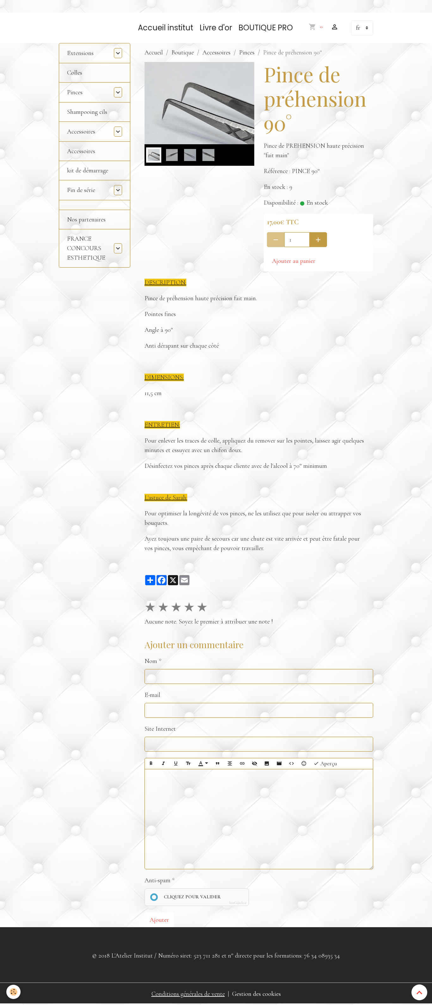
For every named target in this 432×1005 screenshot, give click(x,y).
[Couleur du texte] (203, 763)
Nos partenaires (86, 219)
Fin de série (81, 190)
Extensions (80, 53)
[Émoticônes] (304, 763)
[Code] (291, 763)
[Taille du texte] (188, 763)
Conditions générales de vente (188, 994)
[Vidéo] (279, 763)
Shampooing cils (87, 112)
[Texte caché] (254, 763)
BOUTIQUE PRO (265, 27)
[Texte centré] (230, 763)
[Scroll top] (419, 992)
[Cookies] (13, 992)
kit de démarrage (87, 170)
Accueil (154, 52)
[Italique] (163, 763)
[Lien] (242, 763)
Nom (151, 661)
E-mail (152, 695)
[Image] (267, 763)
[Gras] (151, 763)
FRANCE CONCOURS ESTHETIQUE (86, 248)
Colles (74, 73)
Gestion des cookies (256, 994)
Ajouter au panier (293, 261)
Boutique (182, 52)
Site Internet (160, 729)
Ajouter (159, 920)
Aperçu (328, 763)
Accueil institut (165, 27)
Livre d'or (216, 27)
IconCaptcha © (238, 903)
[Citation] (217, 763)
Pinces (247, 52)
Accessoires (216, 52)
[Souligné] (176, 763)
